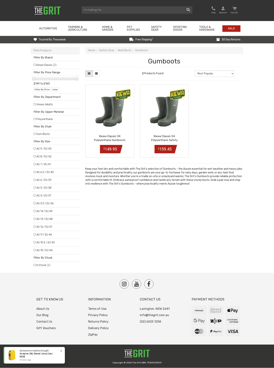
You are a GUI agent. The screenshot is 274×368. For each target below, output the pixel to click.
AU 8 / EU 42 (43, 156)
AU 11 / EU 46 (44, 234)
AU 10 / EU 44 (44, 250)
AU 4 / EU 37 (43, 195)
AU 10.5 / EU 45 (45, 242)
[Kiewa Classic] (123, 94)
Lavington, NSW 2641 (155, 309)
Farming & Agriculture (77, 28)
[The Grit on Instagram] (124, 284)
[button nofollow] (213, 10)
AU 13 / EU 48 (44, 219)
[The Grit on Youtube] (136, 284)
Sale (231, 28)
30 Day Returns (231, 39)
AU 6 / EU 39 (43, 180)
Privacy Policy (98, 315)
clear (55, 89)
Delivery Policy (98, 328)
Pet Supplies (133, 28)
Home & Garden (107, 28)
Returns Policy (98, 321)
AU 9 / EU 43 (43, 148)
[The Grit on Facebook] (149, 284)
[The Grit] (137, 354)
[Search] (188, 10)
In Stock (43, 265)
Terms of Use (97, 309)
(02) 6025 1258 (150, 321)
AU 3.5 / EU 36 (45, 203)
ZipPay (93, 334)
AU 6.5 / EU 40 (45, 172)
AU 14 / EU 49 (44, 211)
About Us (42, 309)
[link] (34, 355)
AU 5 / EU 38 (43, 187)
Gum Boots (43, 134)
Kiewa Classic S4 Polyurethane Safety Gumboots (164, 140)
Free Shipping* (144, 39)
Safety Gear (156, 28)
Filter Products (43, 50)
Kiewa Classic (46, 65)
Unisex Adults (44, 104)
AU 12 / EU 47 (44, 226)
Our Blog (42, 315)
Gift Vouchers (46, 328)
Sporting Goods (180, 28)
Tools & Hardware (207, 28)
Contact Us (44, 321)
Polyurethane (44, 119)
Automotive (48, 28)
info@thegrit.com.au (154, 315)
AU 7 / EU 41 (43, 164)
